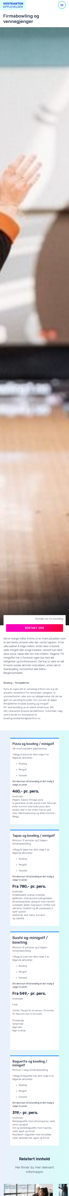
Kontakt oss (34, 627)
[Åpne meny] (62, 5)
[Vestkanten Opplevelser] (13, 5)
